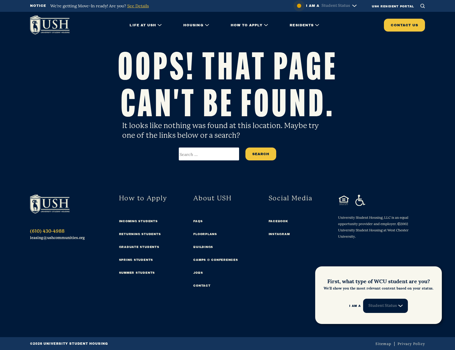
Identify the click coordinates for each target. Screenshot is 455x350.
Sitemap (383, 343)
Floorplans (205, 234)
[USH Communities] (50, 204)
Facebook (278, 221)
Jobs (198, 273)
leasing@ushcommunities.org (57, 238)
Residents (302, 25)
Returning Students (140, 234)
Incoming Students (138, 221)
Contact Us (404, 25)
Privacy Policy (411, 343)
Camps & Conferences (215, 260)
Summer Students (137, 273)
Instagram (279, 234)
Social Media (291, 198)
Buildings (203, 247)
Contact (201, 285)
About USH (212, 198)
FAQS (197, 221)
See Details (138, 5)
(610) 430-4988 (47, 231)
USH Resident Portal (393, 6)
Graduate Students (139, 247)
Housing (193, 25)
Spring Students (136, 260)
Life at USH (143, 25)
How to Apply (247, 25)
